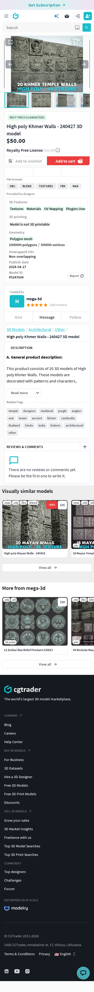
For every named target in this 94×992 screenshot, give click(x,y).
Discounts (12, 802)
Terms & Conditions (19, 954)
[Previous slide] (10, 64)
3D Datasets (13, 768)
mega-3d (34, 298)
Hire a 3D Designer (18, 776)
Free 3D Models (16, 785)
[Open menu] (6, 16)
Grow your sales (16, 820)
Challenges (12, 880)
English (62, 954)
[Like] (18, 172)
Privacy (44, 954)
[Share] (75, 172)
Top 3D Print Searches (21, 854)
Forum (9, 888)
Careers (10, 733)
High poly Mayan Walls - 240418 (24, 553)
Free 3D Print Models (20, 794)
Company (10, 715)
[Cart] (67, 16)
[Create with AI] (56, 16)
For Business (14, 759)
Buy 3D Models (15, 750)
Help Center (13, 741)
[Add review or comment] (85, 447)
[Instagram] (28, 971)
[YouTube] (17, 971)
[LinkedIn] (7, 971)
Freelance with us (17, 837)
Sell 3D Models (15, 811)
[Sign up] (88, 16)
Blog (7, 724)
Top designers (15, 871)
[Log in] (77, 16)
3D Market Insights (18, 829)
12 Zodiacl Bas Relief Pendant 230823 (28, 650)
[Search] (87, 27)
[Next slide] (84, 64)
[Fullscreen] (10, 42)
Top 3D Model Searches (22, 846)
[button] (77, 27)
